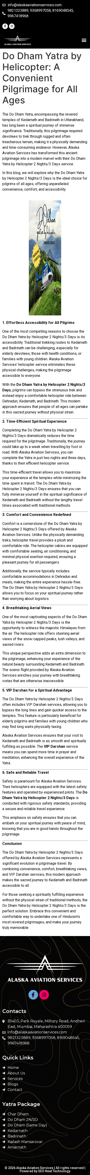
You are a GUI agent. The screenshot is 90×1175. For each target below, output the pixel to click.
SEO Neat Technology (54, 1171)
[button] (84, 40)
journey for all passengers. (38, 562)
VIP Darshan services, (44, 704)
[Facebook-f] (5, 26)
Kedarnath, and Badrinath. (39, 401)
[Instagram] (12, 26)
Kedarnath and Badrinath (68, 880)
